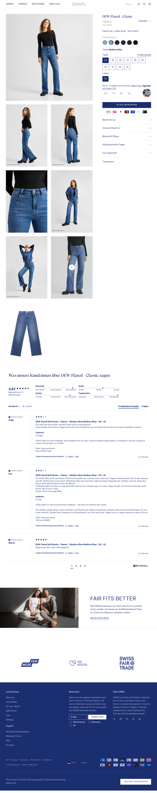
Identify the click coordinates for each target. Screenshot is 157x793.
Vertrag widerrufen (136, 782)
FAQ (8, 741)
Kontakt (10, 745)
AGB (7, 760)
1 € (113, 93)
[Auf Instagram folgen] (120, 719)
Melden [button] (70, 456)
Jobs (8, 715)
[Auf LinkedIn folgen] (139, 719)
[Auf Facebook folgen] (114, 719)
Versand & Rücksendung (17, 732)
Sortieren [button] (13, 406)
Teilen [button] (77, 456)
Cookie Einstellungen (13, 765)
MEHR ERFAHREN (99, 618)
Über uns (10, 698)
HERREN (22, 4)
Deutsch (128, 4)
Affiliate (9, 720)
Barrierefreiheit (47, 760)
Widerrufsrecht (35, 760)
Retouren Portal (13, 736)
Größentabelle (144, 55)
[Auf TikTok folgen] (133, 719)
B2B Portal (11, 711)
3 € (121, 93)
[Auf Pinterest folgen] (127, 719)
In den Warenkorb (127, 105)
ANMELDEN (97, 717)
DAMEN (9, 4)
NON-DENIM (38, 4)
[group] (21, 389)
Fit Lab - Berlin (13, 706)
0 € (105, 93)
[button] (71, 566)
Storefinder (11, 702)
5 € (129, 93)
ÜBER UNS (54, 4)
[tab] (128, 406)
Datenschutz (24, 760)
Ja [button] (66, 456)
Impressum (14, 760)
